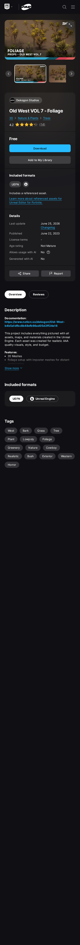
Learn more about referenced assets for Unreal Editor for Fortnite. (35, 200)
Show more (12, 368)
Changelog (48, 227)
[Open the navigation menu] (73, 7)
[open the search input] (64, 7)
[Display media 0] (30, 73)
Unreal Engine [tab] (45, 398)
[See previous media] (8, 74)
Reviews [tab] (38, 294)
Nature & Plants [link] (28, 118)
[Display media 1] (64, 73)
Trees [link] (46, 118)
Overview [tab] (15, 294)
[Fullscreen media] (70, 25)
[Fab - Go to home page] (26, 6)
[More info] (48, 252)
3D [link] (11, 118)
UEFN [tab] (16, 398)
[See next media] (71, 74)
